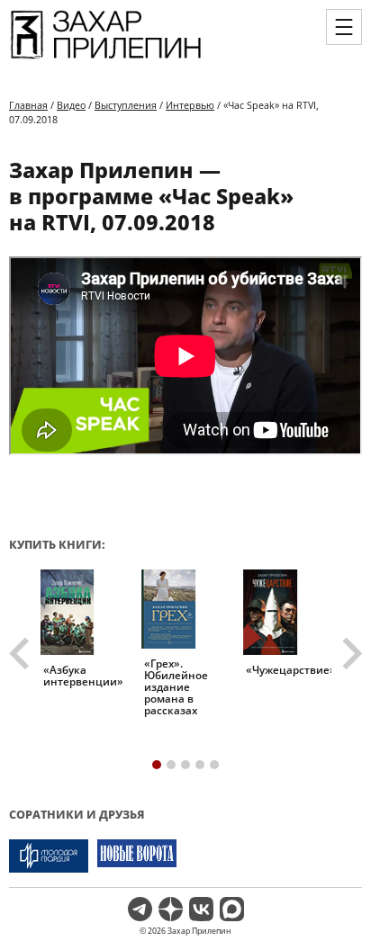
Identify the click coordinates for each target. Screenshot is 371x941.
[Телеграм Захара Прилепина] (140, 909)
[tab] (156, 764)
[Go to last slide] (22, 654)
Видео (71, 105)
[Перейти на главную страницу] (106, 59)
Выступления (126, 105)
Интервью (190, 105)
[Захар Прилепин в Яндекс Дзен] (170, 909)
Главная (28, 105)
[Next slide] (350, 654)
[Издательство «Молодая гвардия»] (48, 856)
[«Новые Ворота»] (136, 856)
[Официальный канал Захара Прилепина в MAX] (232, 909)
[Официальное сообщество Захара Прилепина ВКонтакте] (201, 909)
